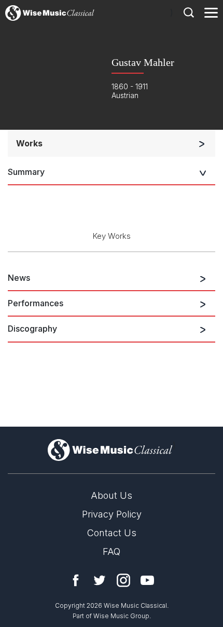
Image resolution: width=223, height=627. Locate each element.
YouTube (147, 580)
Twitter (99, 580)
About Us (111, 495)
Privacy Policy (112, 514)
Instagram (123, 580)
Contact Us (111, 532)
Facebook (75, 580)
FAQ (111, 551)
